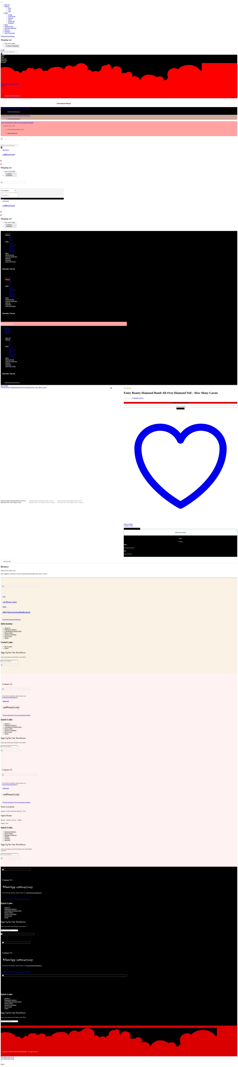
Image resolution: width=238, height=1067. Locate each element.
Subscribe (7, 840)
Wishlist (6, 837)
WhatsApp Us (5, 150)
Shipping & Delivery (10, 629)
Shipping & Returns (10, 832)
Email (4, 607)
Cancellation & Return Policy (13, 631)
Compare (7, 838)
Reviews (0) (7, 561)
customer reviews (137, 398)
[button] (111, 388)
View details (4, 386)
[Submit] (18, 661)
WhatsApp (6, 701)
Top (2, 1057)
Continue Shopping (12, 46)
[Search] (1, 54)
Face (131, 526)
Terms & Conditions (10, 634)
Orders (6, 638)
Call (4, 596)
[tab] (7, 561)
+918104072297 (8, 154)
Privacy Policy (8, 633)
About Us (7, 628)
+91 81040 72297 (10, 601)
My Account (8, 636)
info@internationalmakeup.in (16, 612)
